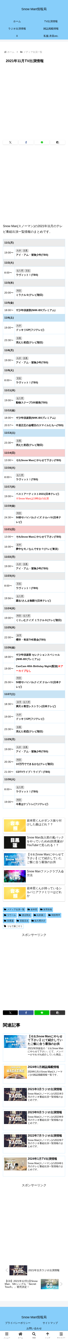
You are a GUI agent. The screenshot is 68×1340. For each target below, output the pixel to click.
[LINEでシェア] (41, 142)
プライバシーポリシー (17, 1322)
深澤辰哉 (47, 909)
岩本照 (34, 909)
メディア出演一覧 (15, 909)
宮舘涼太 (24, 920)
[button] (57, 142)
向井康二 (41, 915)
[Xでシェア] (10, 142)
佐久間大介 (39, 920)
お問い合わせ (34, 1328)
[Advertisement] (34, 100)
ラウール (11, 915)
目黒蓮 (10, 920)
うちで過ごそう (14, 926)
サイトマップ (50, 1322)
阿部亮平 (55, 915)
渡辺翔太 (26, 915)
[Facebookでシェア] (26, 142)
